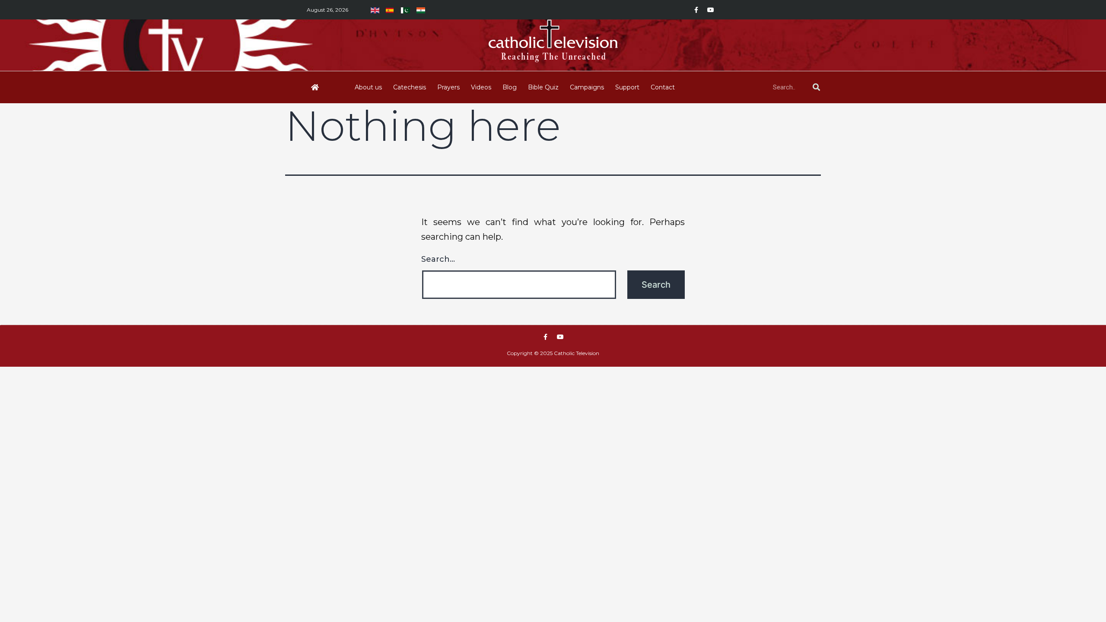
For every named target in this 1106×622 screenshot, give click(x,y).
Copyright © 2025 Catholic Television (553, 353)
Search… (438, 259)
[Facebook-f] (696, 10)
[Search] (816, 87)
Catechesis (409, 87)
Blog (509, 87)
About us (368, 87)
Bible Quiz (543, 87)
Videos (481, 87)
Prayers (448, 87)
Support (627, 87)
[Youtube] (711, 10)
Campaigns (587, 87)
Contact (663, 87)
